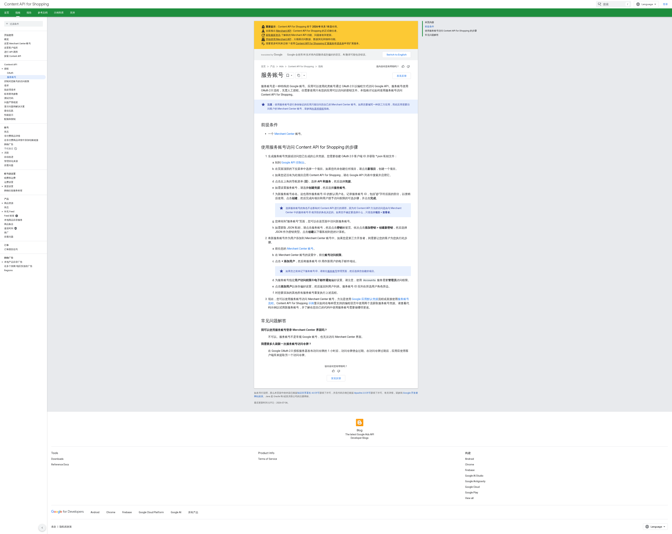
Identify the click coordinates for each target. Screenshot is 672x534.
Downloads (57, 459)
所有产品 (193, 512)
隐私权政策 (65, 526)
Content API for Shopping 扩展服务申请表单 (320, 43)
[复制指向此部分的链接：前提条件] (281, 125)
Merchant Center (284, 133)
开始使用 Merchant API (278, 39)
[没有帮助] (408, 66)
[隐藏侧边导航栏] (42, 527)
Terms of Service (267, 459)
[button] (23, 69)
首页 (6, 12)
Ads (281, 66)
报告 (29, 12)
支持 (72, 12)
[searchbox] (23, 24)
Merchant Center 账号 (300, 248)
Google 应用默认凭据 (365, 299)
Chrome (469, 464)
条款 (53, 526)
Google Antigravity (475, 481)
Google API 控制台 (292, 162)
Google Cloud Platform (151, 512)
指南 (17, 12)
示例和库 (59, 12)
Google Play (471, 492)
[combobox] (613, 4)
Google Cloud (472, 487)
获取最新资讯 (273, 35)
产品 (272, 66)
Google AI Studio (474, 475)
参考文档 (43, 12)
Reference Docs (60, 464)
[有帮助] (403, 66)
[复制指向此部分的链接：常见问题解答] (289, 321)
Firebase (470, 470)
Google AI (176, 512)
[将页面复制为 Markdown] (299, 75)
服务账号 (332, 271)
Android (469, 459)
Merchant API (283, 30)
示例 (311, 303)
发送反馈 (402, 75)
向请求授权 (318, 108)
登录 (665, 4)
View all (469, 498)
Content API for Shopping (26, 4)
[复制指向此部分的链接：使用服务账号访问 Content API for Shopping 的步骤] (361, 147)
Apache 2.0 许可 (362, 393)
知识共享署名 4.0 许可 (308, 393)
